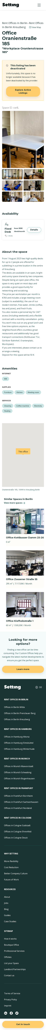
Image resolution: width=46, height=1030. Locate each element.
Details (34, 230)
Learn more (23, 669)
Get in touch (23, 1024)
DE (40, 687)
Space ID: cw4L (10, 107)
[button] (39, 5)
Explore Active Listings (23, 91)
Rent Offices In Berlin (14, 23)
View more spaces (13, 502)
